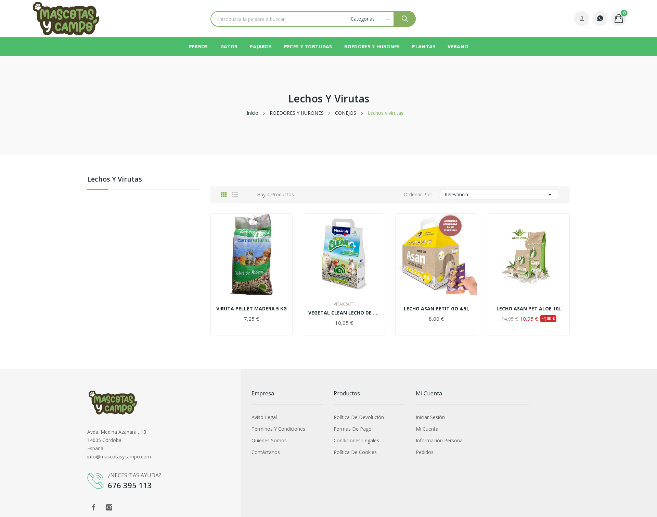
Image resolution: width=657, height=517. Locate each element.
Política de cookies (355, 452)
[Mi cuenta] (581, 18)
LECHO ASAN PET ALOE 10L (529, 309)
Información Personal (440, 440)
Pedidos (425, 452)
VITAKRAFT (344, 304)
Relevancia (499, 194)
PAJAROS (261, 46)
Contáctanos (266, 452)
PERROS (198, 46)
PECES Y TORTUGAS (308, 46)
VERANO (458, 46)
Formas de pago (353, 429)
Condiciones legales (356, 440)
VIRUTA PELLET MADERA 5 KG (251, 309)
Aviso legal (264, 417)
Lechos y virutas (114, 180)
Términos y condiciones (278, 429)
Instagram (109, 507)
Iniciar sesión (430, 417)
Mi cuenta (427, 429)
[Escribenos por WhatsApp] (600, 18)
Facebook (93, 507)
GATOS (228, 46)
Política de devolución (359, 417)
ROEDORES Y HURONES (372, 46)
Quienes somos (269, 440)
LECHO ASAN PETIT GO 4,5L (436, 309)
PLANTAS (423, 46)
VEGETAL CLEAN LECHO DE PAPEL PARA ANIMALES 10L (343, 313)
